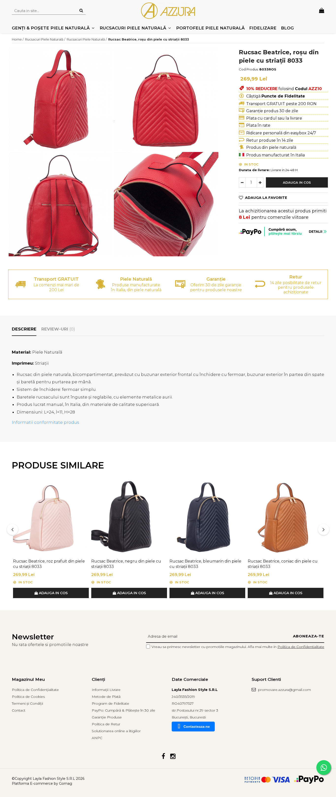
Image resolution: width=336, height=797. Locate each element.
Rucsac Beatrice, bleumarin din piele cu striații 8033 (205, 564)
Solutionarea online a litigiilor (116, 731)
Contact (18, 710)
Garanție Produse (107, 717)
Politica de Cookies (28, 696)
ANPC (97, 738)
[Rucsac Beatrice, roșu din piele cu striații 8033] (61, 99)
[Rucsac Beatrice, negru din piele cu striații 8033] (129, 517)
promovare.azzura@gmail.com (284, 689)
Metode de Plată (106, 696)
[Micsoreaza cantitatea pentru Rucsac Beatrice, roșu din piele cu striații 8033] (242, 182)
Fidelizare (262, 28)
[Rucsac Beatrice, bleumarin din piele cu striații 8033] (207, 517)
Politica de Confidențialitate (35, 689)
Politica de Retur (106, 724)
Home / (18, 39)
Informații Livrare (106, 689)
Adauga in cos (297, 182)
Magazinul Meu (28, 679)
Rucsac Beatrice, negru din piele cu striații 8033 (126, 564)
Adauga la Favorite (266, 197)
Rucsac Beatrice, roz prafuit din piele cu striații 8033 (49, 564)
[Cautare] (81, 11)
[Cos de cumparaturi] (321, 11)
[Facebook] (163, 756)
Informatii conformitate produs (45, 422)
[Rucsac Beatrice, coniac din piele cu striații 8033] (285, 517)
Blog (287, 28)
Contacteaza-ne (196, 726)
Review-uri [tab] (58, 329)
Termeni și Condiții (27, 703)
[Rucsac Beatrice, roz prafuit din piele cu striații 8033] (51, 517)
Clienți (98, 679)
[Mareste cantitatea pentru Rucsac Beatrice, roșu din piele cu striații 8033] (260, 182)
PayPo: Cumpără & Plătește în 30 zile (123, 710)
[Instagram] (172, 756)
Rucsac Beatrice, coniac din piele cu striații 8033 (283, 564)
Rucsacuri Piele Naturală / (45, 39)
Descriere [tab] (24, 329)
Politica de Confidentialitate (300, 647)
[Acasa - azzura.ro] (168, 10)
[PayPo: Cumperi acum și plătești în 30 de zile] (283, 231)
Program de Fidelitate (110, 703)
